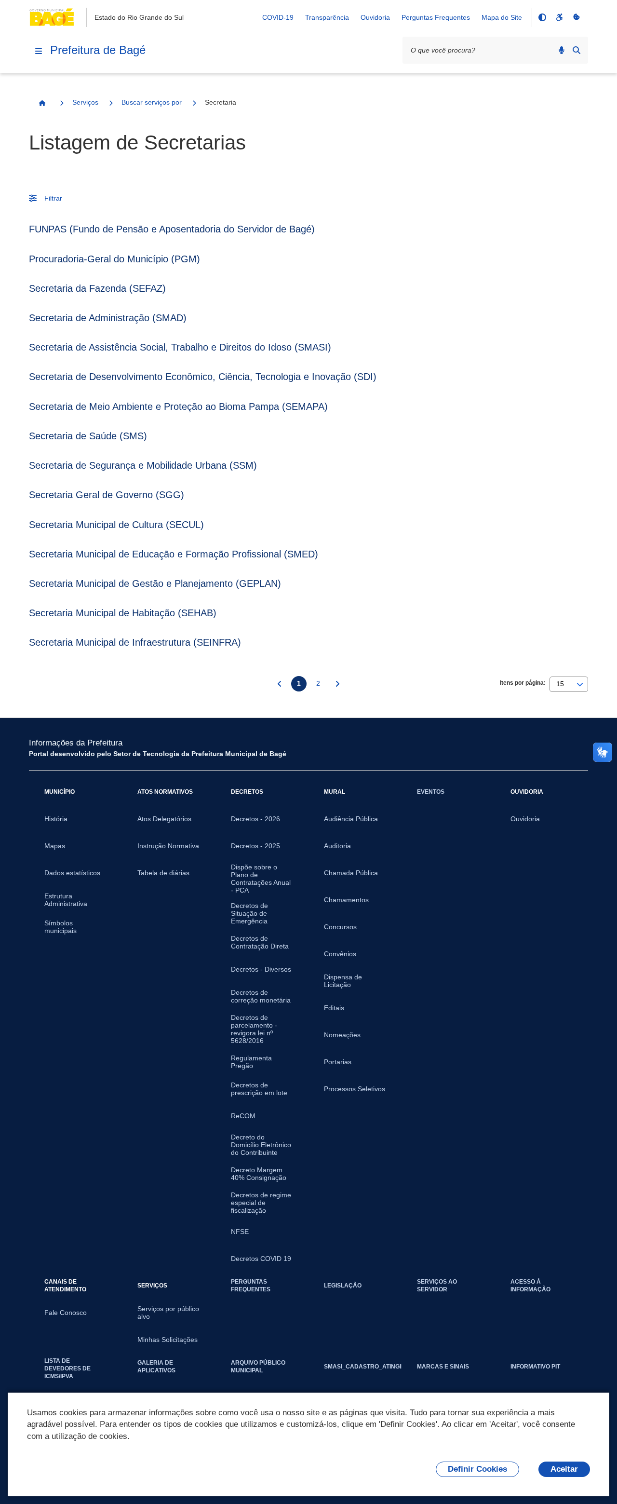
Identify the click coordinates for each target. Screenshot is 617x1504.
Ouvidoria (375, 17)
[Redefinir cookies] (576, 17)
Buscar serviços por (151, 102)
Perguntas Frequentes (436, 17)
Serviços (85, 102)
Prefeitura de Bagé (98, 49)
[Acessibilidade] (559, 17)
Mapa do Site (502, 17)
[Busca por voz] (561, 50)
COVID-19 (278, 17)
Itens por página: (523, 682)
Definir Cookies (477, 1469)
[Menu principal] (38, 51)
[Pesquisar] (576, 50)
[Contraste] (542, 17)
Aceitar (564, 1469)
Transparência (327, 17)
